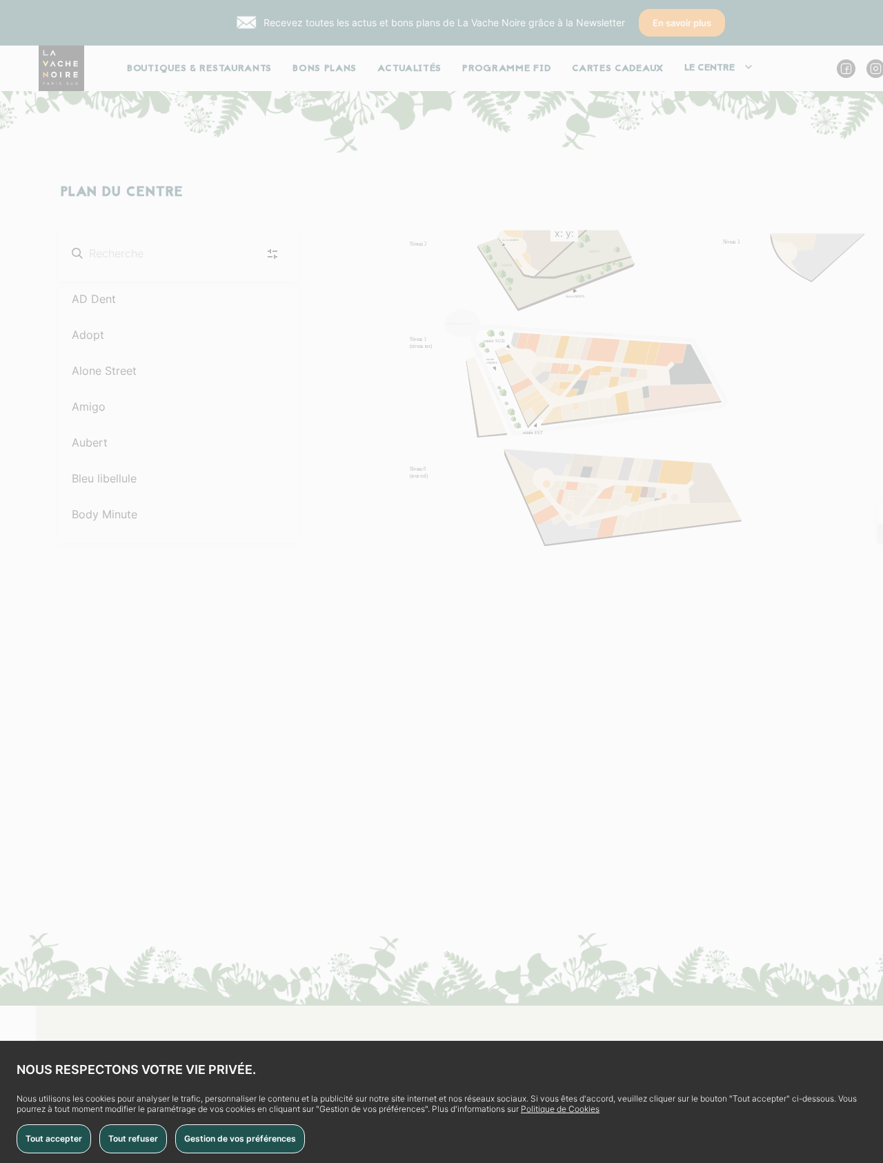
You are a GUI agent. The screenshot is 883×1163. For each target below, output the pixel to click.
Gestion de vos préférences (240, 1138)
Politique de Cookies (560, 1109)
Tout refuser (133, 1138)
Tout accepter (54, 1138)
